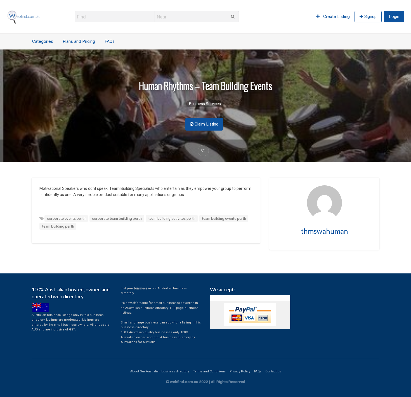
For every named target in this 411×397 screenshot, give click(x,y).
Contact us (273, 371)
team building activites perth (171, 218)
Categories (42, 41)
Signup (370, 16)
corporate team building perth (117, 218)
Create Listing (336, 16)
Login (394, 16)
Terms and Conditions (209, 371)
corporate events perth (66, 218)
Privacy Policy (240, 371)
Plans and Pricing (79, 41)
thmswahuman (324, 231)
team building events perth (224, 218)
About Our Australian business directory (159, 371)
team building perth (58, 226)
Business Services (205, 103)
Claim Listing (205, 124)
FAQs (110, 41)
